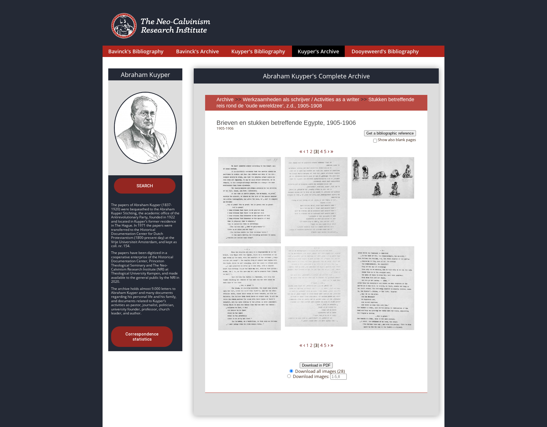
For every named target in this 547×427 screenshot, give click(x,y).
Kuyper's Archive (318, 51)
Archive (225, 99)
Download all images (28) (320, 371)
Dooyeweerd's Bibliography (385, 51)
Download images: (311, 376)
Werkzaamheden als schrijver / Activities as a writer (302, 99)
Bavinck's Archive (197, 51)
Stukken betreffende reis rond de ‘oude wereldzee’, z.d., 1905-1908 (315, 103)
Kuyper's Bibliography (258, 51)
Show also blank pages (397, 140)
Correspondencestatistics (141, 337)
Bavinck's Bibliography (136, 51)
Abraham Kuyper (145, 74)
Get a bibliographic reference (390, 133)
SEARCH (144, 185)
